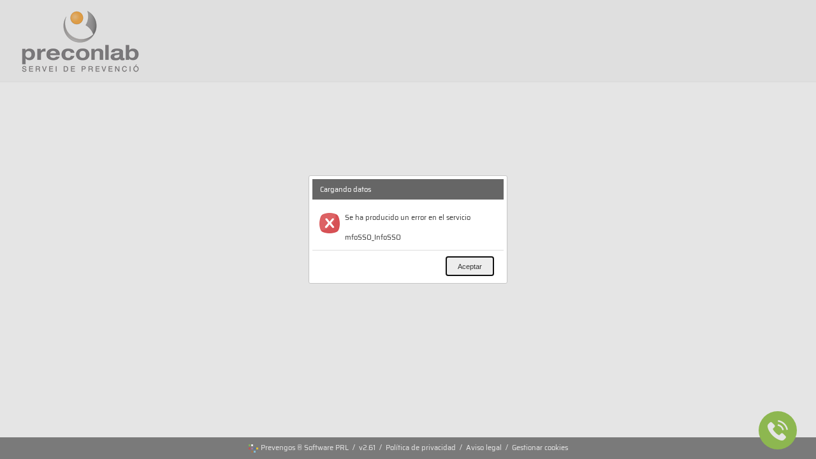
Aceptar (470, 266)
